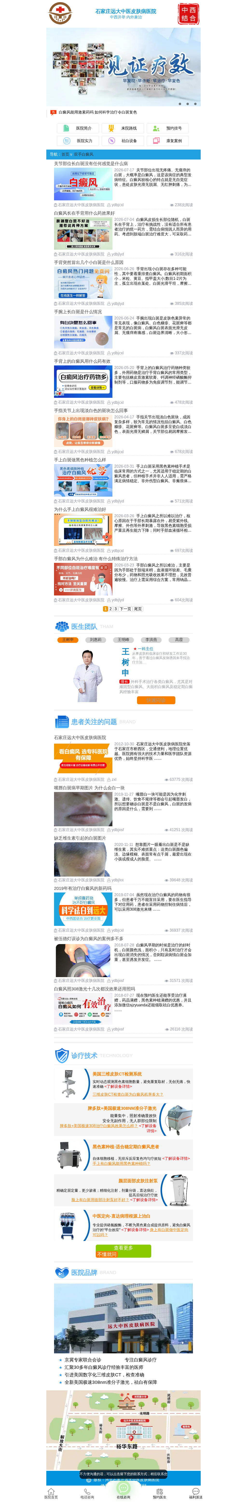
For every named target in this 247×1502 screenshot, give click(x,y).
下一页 (125, 609)
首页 (65, 154)
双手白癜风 (83, 154)
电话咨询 (87, 1497)
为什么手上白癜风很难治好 (80, 509)
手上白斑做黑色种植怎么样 (80, 459)
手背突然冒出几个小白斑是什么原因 (89, 262)
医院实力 (84, 141)
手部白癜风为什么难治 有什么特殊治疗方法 (96, 558)
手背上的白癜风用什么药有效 (82, 361)
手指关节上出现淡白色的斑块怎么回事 (91, 410)
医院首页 (51, 1497)
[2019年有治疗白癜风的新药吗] (83, 924)
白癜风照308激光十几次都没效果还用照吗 (94, 989)
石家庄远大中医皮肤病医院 (80, 737)
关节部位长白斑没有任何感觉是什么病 (91, 163)
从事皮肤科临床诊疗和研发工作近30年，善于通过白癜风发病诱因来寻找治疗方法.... (161, 658)
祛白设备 (129, 141)
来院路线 (129, 128)
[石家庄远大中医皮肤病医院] (83, 774)
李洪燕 (151, 640)
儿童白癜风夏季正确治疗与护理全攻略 (91, 111)
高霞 (179, 640)
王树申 (68, 640)
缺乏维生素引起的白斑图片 (80, 838)
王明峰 (123, 640)
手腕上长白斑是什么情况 (78, 311)
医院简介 (84, 128)
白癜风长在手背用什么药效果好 (84, 213)
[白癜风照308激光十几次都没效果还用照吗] (83, 1023)
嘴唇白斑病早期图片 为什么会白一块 (89, 787)
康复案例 (174, 141)
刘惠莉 (96, 640)
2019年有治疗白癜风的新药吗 (82, 888)
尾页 (138, 609)
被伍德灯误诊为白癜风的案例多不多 (89, 938)
